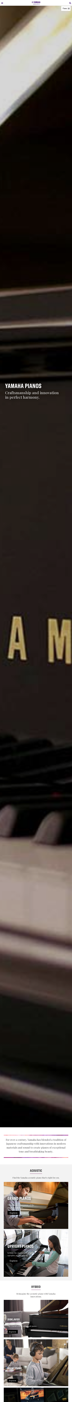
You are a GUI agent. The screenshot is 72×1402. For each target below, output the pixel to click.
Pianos (65, 8)
